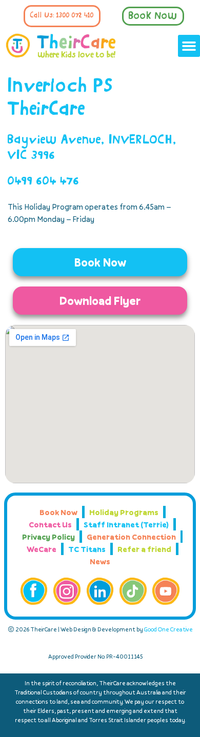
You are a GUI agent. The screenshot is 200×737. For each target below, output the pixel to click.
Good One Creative (168, 629)
